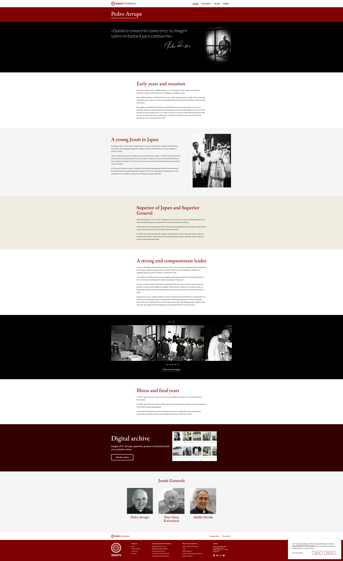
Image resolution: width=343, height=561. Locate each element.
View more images (171, 369)
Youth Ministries (187, 551)
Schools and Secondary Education (192, 553)
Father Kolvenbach (153, 407)
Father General (135, 548)
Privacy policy (226, 536)
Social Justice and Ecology (190, 546)
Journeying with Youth (158, 551)
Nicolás (217, 4)
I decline (317, 553)
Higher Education (187, 556)
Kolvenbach (206, 4)
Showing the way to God (159, 546)
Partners (134, 553)
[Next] (173, 322)
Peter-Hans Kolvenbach (171, 519)
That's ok (329, 553)
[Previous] (169, 322)
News (133, 546)
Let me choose (297, 553)
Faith (183, 548)
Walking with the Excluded (159, 548)
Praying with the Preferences (160, 556)
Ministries (134, 551)
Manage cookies (214, 536)
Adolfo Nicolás (203, 517)
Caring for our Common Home (160, 553)
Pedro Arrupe (140, 517)
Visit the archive (122, 457)
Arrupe (195, 4)
